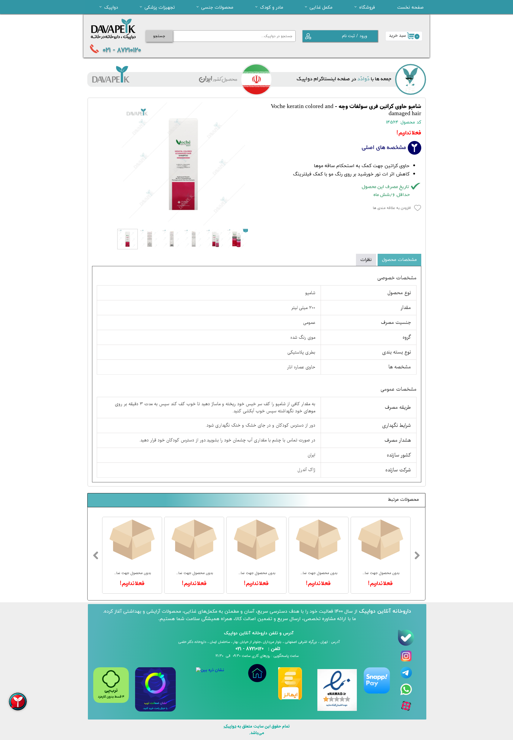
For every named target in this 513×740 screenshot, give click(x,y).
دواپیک (111, 7)
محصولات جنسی (217, 7)
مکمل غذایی (321, 7)
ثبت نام (348, 36)
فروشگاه (367, 7)
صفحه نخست (410, 7)
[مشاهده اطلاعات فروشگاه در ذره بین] (210, 670)
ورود (363, 36)
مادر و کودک (271, 7)
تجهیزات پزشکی (160, 7)
